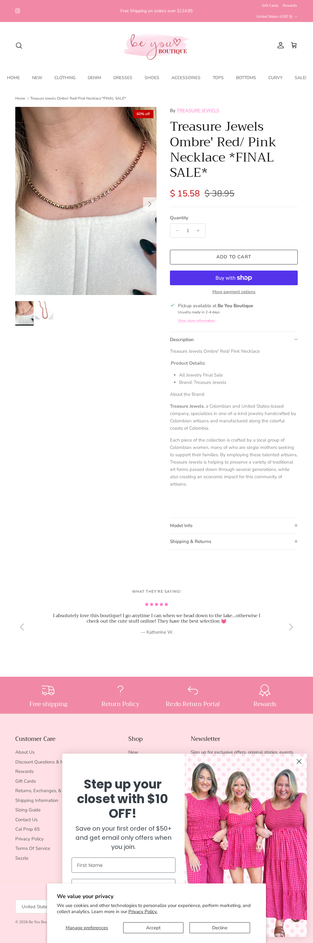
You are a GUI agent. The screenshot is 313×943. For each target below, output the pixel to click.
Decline (219, 928)
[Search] (19, 45)
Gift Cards (270, 5)
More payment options (234, 292)
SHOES (152, 78)
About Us (25, 752)
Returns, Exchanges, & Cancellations (52, 791)
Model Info (181, 525)
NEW (37, 78)
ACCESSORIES (186, 78)
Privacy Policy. (142, 911)
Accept (153, 928)
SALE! (300, 78)
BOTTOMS (246, 78)
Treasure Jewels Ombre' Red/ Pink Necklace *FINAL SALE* (78, 98)
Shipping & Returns (190, 541)
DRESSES (122, 78)
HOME (13, 78)
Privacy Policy (29, 839)
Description (182, 340)
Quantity (179, 218)
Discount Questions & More (43, 762)
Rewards (290, 5)
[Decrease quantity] (175, 230)
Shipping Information (36, 800)
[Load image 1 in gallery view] (85, 201)
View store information (196, 320)
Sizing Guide (28, 810)
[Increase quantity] (199, 230)
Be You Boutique (42, 921)
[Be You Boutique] (157, 45)
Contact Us (26, 820)
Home (20, 98)
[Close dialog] (299, 761)
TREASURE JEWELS (198, 110)
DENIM (94, 78)
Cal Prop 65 (27, 829)
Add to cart (233, 257)
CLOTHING (64, 78)
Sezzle (21, 858)
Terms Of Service (32, 848)
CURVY (275, 78)
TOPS (218, 78)
